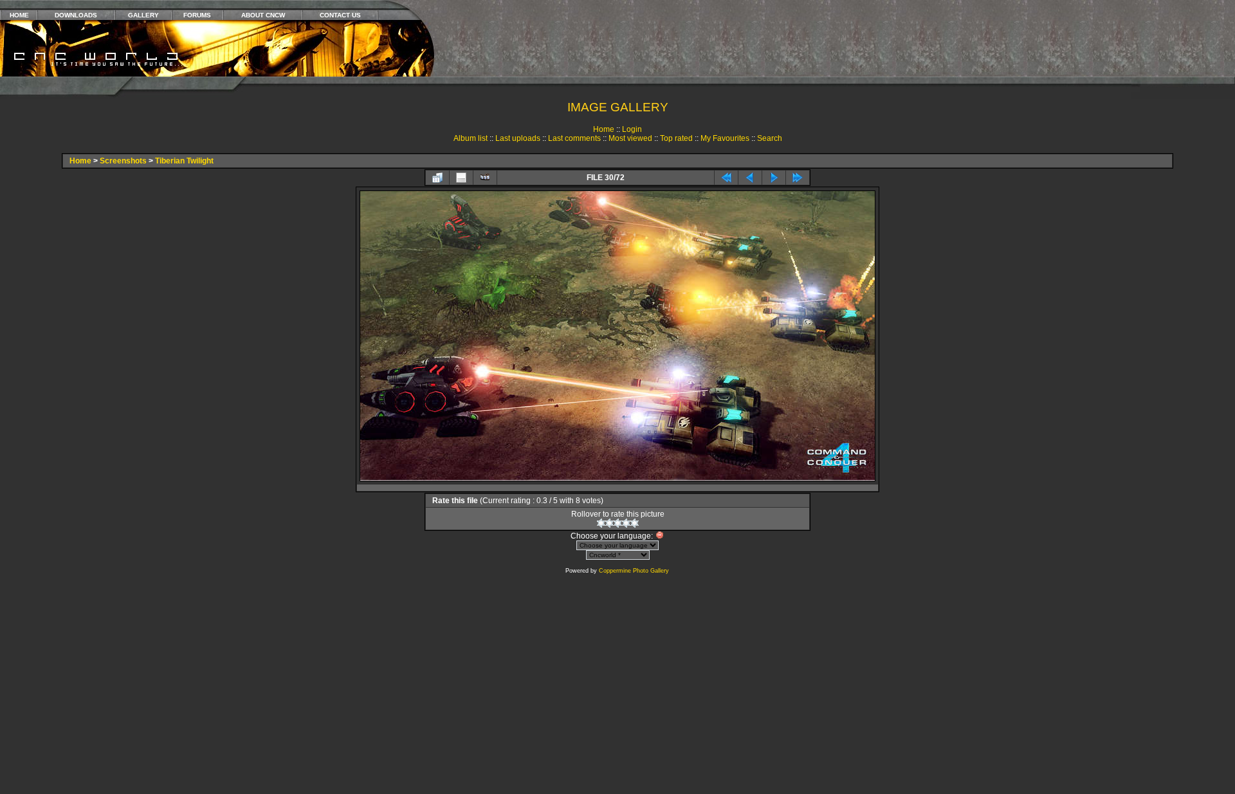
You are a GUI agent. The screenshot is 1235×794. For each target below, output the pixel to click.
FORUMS (197, 15)
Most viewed (630, 138)
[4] (626, 523)
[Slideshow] (485, 178)
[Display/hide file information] (461, 178)
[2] (609, 523)
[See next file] (773, 178)
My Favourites (724, 138)
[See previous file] (750, 178)
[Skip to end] (797, 178)
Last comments (574, 138)
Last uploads (517, 138)
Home (603, 129)
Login (632, 129)
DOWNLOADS (76, 15)
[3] (618, 523)
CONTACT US (340, 15)
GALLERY (143, 15)
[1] (601, 523)
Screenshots (123, 160)
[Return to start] (726, 178)
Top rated (676, 138)
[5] (634, 523)
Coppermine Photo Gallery (634, 571)
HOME (19, 15)
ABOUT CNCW (263, 15)
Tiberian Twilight (184, 160)
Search (769, 138)
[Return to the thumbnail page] (437, 178)
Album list (470, 138)
